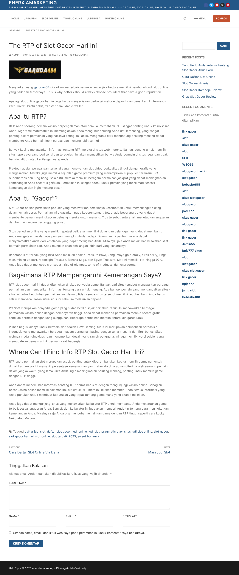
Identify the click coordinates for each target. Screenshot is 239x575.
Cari (223, 45)
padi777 (188, 211)
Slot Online (59, 55)
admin (15, 55)
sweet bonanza (88, 436)
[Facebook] (206, 5)
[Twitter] (211, 5)
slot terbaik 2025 (64, 436)
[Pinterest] (228, 5)
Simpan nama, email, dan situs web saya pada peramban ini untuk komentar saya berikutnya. (79, 533)
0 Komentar (80, 55)
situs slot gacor (193, 198)
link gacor (189, 131)
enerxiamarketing (33, 2)
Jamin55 (188, 244)
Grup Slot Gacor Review (199, 96)
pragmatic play (111, 431)
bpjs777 (188, 284)
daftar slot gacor (59, 431)
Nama (14, 516)
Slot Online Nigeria (195, 83)
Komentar (17, 482)
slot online (42, 436)
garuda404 (41, 87)
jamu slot (188, 290)
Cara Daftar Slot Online (198, 77)
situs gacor (190, 145)
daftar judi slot (35, 431)
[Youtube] (217, 5)
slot (185, 138)
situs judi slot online (138, 431)
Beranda (15, 30)
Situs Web (130, 516)
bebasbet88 (191, 184)
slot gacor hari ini (21, 436)
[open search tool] (185, 18)
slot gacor (161, 431)
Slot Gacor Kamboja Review (202, 90)
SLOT (186, 158)
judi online (79, 431)
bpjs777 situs (192, 250)
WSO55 (187, 164)
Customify (80, 568)
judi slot (94, 431)
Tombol (221, 18)
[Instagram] (222, 5)
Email (71, 516)
